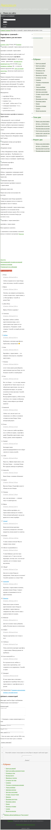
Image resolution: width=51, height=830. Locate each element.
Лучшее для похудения (42, 94)
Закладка (3, 259)
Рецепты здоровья (41, 106)
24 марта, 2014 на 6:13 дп (10, 523)
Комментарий (4, 706)
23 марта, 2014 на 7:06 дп (10, 289)
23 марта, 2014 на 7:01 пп (10, 472)
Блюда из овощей (41, 63)
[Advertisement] (13, 249)
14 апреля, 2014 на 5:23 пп (10, 675)
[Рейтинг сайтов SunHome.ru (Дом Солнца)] (15, 815)
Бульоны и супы (40, 70)
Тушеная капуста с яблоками (9, 267)
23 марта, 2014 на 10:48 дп (10, 364)
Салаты (38, 108)
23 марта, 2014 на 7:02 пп (10, 482)
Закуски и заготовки (41, 92)
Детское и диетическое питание (15, 785)
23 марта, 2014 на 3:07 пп (10, 443)
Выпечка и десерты (41, 75)
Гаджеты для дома (41, 77)
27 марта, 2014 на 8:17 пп (10, 644)
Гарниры (7, 30)
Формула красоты (41, 111)
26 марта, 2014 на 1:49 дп (10, 584)
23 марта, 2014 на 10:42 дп (10, 349)
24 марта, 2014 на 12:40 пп (10, 538)
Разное (38, 103)
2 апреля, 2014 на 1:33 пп (10, 658)
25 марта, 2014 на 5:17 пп (10, 569)
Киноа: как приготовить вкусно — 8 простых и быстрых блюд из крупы (43, 124)
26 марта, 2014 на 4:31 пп (10, 632)
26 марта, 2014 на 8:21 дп (10, 620)
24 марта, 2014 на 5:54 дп (10, 506)
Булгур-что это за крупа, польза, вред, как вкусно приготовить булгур (43, 133)
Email (2, 729)
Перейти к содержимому (8, 15)
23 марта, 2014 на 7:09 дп (10, 306)
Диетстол (21, 234)
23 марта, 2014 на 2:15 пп (10, 426)
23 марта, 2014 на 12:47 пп (10, 378)
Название (4, 725)
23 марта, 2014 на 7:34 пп (10, 494)
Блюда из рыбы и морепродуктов (15, 771)
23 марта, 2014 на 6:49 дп (10, 277)
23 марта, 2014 (5, 44)
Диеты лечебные (40, 87)
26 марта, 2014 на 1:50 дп (10, 600)
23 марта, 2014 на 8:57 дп (10, 316)
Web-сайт (3, 732)
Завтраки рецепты (41, 89)
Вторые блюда (40, 73)
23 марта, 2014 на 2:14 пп (10, 409)
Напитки (38, 96)
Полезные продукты (41, 99)
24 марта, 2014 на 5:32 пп (10, 550)
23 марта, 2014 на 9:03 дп (10, 337)
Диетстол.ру (8, 5)
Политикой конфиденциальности (25, 824)
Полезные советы (41, 101)
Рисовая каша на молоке (43, 128)
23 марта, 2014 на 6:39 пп (10, 458)
